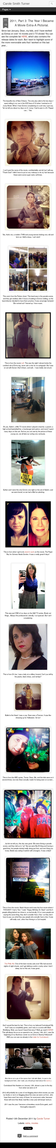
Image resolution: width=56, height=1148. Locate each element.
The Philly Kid (9, 963)
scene (48, 1081)
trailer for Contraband (40, 1037)
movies (34, 1123)
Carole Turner (43, 1118)
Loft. (23, 363)
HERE (24, 36)
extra (27, 1123)
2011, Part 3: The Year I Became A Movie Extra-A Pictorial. (32, 22)
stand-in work (29, 552)
